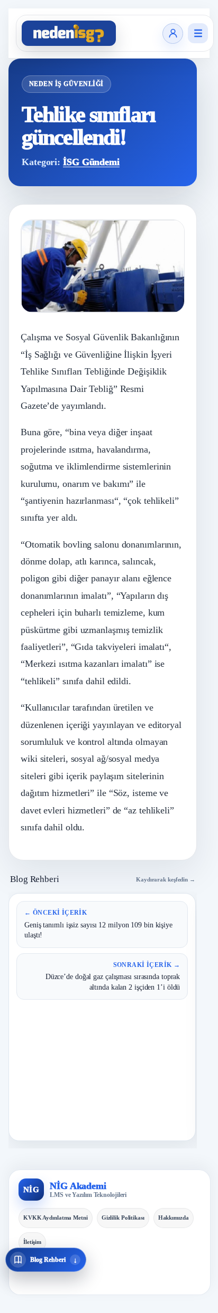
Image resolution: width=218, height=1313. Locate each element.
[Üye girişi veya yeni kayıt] (172, 33)
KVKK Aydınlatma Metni (55, 1217)
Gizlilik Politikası (123, 1217)
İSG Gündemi (91, 162)
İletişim (32, 1242)
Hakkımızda (173, 1217)
